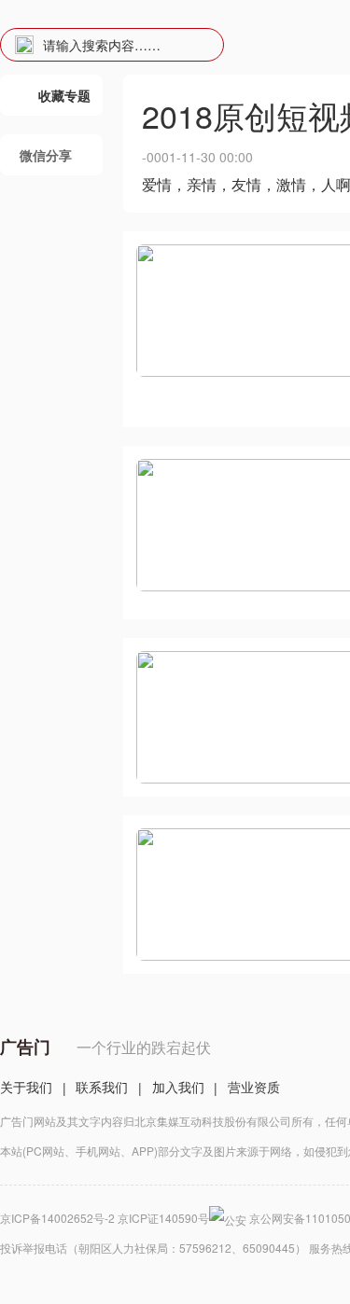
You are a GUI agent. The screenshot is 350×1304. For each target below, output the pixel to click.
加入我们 (178, 1086)
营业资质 (254, 1086)
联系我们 (102, 1086)
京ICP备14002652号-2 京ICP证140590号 (104, 1218)
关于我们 (26, 1086)
